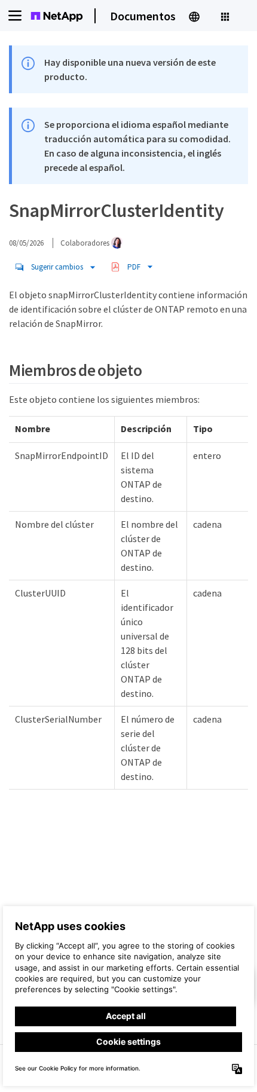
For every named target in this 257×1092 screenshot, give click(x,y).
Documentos (143, 15)
